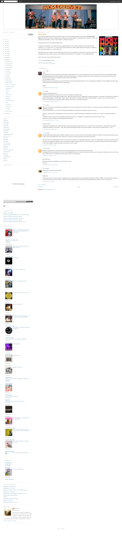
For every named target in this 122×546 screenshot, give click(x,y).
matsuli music (8, 244)
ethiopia (5, 155)
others (54, 47)
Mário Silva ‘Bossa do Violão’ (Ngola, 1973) (14, 401)
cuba (4, 132)
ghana (4, 139)
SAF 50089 (40, 60)
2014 (6, 49)
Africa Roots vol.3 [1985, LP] (19, 269)
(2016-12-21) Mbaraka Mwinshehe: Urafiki (12, 219)
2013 (6, 51)
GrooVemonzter (8, 256)
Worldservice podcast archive (9, 486)
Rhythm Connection (9, 451)
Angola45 (7, 399)
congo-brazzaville (7, 134)
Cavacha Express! (9, 337)
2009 (6, 59)
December (8, 61)
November (8, 63)
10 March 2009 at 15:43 (49, 155)
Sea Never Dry (8, 462)
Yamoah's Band (16, 355)
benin (4, 137)
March (7, 78)
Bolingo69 (7, 404)
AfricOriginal (8, 342)
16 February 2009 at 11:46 (50, 120)
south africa (5, 144)
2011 (6, 55)
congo (43, 63)
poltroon (44, 70)
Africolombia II (8, 395)
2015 (6, 47)
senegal (5, 127)
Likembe (7, 302)
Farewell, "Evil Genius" (18, 304)
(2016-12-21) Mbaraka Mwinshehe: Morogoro (13, 218)
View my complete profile (9, 520)
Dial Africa (7, 416)
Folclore (7, 90)
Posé (7, 102)
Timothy (44, 91)
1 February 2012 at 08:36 (50, 164)
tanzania (5, 129)
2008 (6, 113)
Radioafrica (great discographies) (10, 498)
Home (78, 186)
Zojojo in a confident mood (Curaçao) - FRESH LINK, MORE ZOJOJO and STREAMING (21, 231)
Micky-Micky (42, 34)
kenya (4, 141)
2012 (6, 53)
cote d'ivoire (6, 142)
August (8, 69)
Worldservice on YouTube (9, 488)
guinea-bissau (6, 156)
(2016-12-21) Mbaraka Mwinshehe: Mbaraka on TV (14, 221)
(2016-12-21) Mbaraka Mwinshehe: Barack (12, 216)
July (7, 71)
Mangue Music (8, 268)
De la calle (8, 104)
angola (4, 146)
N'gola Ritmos (8, 464)
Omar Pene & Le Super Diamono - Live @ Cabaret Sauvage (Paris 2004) (21, 316)
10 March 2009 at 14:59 (49, 144)
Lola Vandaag (8, 228)
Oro (6, 291)
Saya (7, 92)
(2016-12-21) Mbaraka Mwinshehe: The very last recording (16, 214)
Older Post (116, 186)
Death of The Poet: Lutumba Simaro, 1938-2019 (16, 339)
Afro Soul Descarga (9, 326)
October (8, 65)
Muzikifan (5, 496)
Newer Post (40, 186)
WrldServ (44, 105)
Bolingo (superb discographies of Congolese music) (14, 493)
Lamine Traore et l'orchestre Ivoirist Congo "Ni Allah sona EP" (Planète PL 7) (22, 430)
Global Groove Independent (11, 239)
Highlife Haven (8, 354)
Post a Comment (42, 184)
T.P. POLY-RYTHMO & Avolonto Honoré (21, 292)
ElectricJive (8, 365)
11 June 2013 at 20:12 (49, 181)
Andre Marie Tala (16, 343)
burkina (5, 130)
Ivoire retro (8, 106)
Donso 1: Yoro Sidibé (10, 84)
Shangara (8, 98)
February (8, 80)
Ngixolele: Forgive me (17, 367)
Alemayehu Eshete (10, 86)
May (7, 75)
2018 (6, 43)
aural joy (7, 279)
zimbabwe (5, 136)
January (8, 111)
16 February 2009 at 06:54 (50, 101)
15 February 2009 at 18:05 (50, 87)
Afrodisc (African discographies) (10, 495)
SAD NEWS (15, 257)
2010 (6, 57)
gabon (4, 148)
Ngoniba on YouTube (8, 500)
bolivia (4, 153)
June (7, 73)
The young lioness (10, 100)
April (7, 77)
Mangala (8, 96)
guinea (4, 125)
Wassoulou (7, 467)
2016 (6, 45)
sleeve (51, 49)
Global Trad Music (9, 479)
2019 (6, 41)
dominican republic (7, 149)
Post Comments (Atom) (49, 189)
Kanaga (7, 108)
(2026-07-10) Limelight (8, 212)
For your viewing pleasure (18, 469)
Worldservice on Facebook (9, 491)
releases (45, 47)
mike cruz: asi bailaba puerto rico (20, 281)
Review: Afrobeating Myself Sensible (21, 452)
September (8, 67)
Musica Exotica (9, 82)
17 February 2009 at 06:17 (50, 129)
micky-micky (48, 63)
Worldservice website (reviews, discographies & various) (15, 489)
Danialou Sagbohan (9, 439)
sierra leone (5, 151)
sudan (4, 160)
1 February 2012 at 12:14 (50, 172)
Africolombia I (8, 377)
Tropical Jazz (9, 94)
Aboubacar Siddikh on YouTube (10, 502)
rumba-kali (45, 132)
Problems (7, 241)
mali (4, 120)
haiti (4, 158)
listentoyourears (9, 383)
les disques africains (10, 428)
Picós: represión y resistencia (11, 396)
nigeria (53, 63)
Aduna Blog (8, 314)
